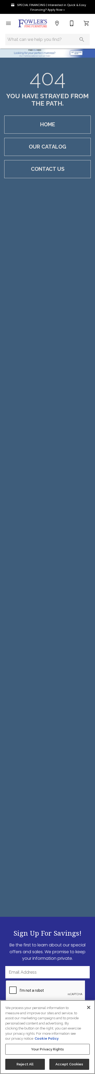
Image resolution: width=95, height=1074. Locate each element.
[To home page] (33, 23)
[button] (8, 23)
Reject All (25, 1064)
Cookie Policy (47, 1038)
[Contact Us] (71, 23)
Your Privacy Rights (47, 1049)
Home (47, 124)
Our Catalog (47, 147)
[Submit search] (82, 39)
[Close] (88, 1007)
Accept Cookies (69, 1064)
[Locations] (57, 23)
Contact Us (47, 169)
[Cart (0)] (86, 23)
